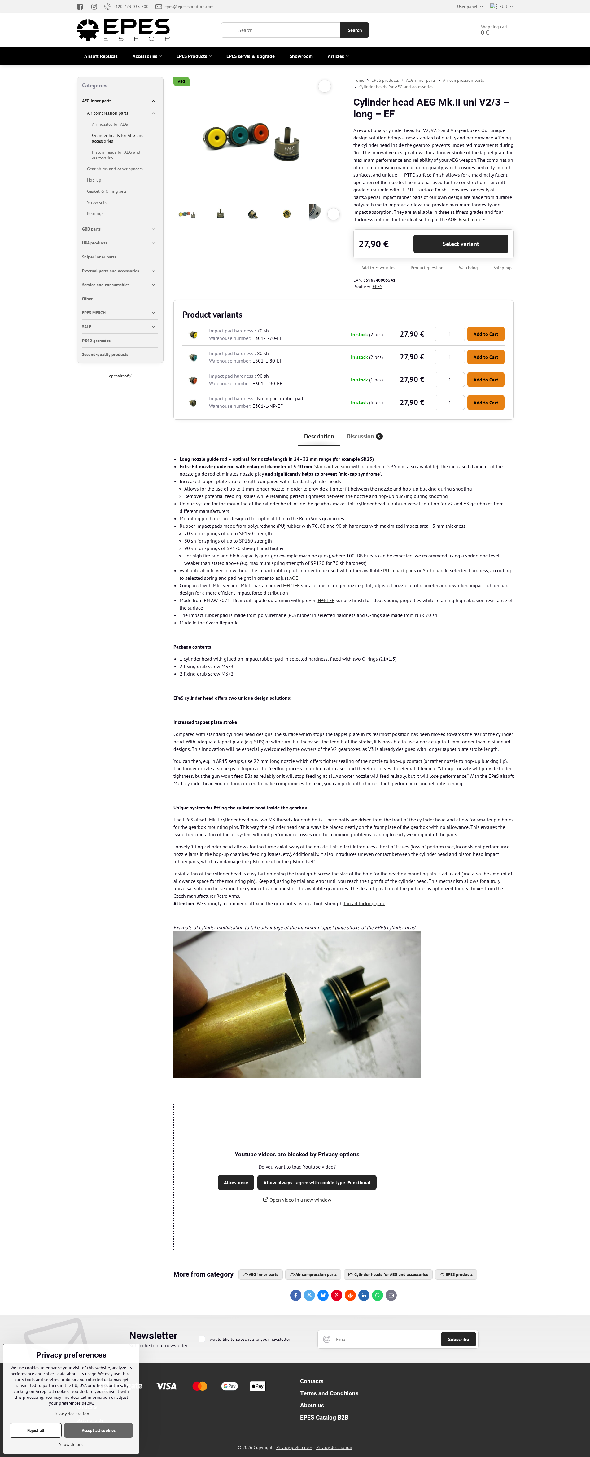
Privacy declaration (334, 1447)
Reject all (35, 1430)
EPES (377, 286)
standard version (332, 466)
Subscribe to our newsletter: (159, 1345)
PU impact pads (399, 570)
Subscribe (458, 1339)
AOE (293, 578)
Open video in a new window (299, 1200)
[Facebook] (82, 6)
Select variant (461, 244)
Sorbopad (433, 570)
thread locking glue (364, 903)
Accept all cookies (99, 1430)
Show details (71, 1444)
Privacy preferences (294, 1447)
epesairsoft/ (120, 376)
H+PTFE (291, 585)
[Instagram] (94, 6)
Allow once (236, 1182)
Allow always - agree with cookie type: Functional (317, 1182)
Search (355, 30)
